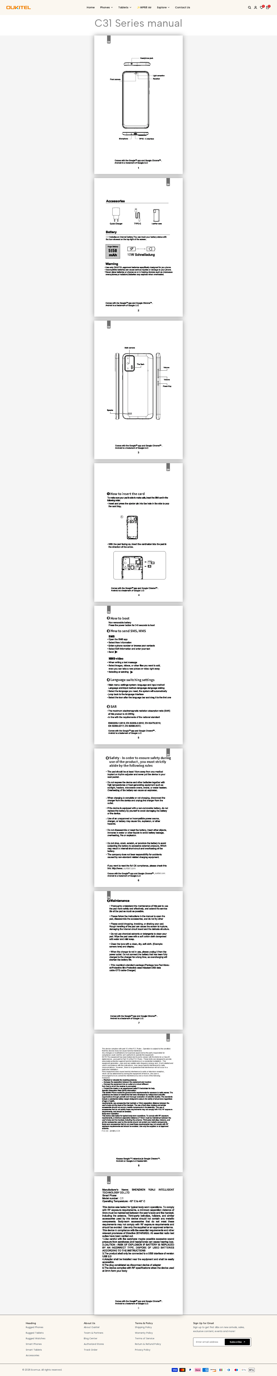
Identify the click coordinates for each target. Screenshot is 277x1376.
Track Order (90, 1349)
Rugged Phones (34, 1327)
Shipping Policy (143, 1327)
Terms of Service (144, 1338)
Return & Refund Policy (148, 1344)
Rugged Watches (35, 1338)
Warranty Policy (144, 1332)
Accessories (32, 1355)
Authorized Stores (94, 1344)
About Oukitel (91, 1327)
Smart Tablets (34, 1349)
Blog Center (90, 1338)
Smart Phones (34, 1344)
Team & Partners (93, 1332)
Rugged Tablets (35, 1332)
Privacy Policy (142, 1349)
